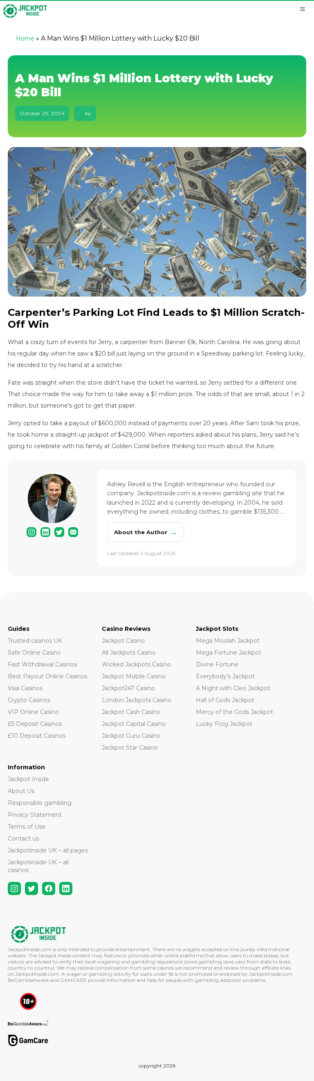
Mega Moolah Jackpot (228, 640)
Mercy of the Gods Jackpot (234, 712)
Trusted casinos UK (35, 640)
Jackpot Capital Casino (134, 723)
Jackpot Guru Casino (131, 735)
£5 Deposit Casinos (35, 723)
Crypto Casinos (29, 700)
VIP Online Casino (33, 712)
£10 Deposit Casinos (36, 735)
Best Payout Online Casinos (47, 676)
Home (25, 38)
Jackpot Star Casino (130, 747)
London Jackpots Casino (136, 700)
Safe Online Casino (34, 652)
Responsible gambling (40, 803)
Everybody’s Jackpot (225, 676)
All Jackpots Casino (129, 652)
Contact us (23, 838)
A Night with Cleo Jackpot (233, 688)
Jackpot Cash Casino (131, 712)
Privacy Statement (35, 814)
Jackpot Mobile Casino (134, 676)
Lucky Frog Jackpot (224, 723)
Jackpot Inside (28, 779)
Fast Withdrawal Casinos (42, 664)
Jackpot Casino (123, 640)
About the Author (145, 532)
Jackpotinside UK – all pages (48, 850)
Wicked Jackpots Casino (136, 664)
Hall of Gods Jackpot (225, 700)
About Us (21, 791)
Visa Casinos (25, 688)
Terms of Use (26, 826)
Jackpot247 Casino (128, 688)
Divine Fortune (217, 664)
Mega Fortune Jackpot (228, 652)
